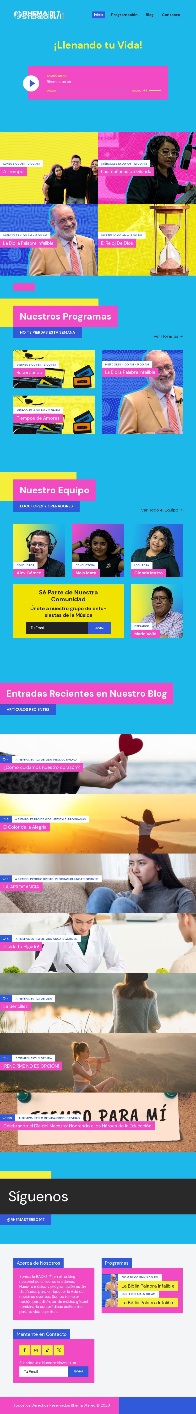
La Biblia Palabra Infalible (28, 243)
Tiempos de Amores (38, 418)
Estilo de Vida (41, 759)
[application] (104, 90)
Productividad (65, 759)
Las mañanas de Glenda (126, 171)
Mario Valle (145, 633)
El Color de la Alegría (24, 827)
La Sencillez (15, 1006)
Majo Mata (86, 573)
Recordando (29, 372)
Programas (77, 819)
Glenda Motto (148, 573)
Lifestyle (59, 819)
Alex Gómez (29, 573)
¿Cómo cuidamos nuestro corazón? (41, 767)
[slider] (155, 90)
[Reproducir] (31, 84)
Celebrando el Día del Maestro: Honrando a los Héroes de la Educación (77, 1126)
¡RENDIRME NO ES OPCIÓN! (31, 1066)
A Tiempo (13, 171)
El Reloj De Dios (117, 243)
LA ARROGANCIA (21, 887)
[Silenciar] (145, 90)
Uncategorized (86, 879)
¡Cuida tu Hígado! (21, 946)
